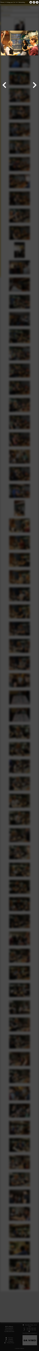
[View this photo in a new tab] (34, 2)
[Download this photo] (30, 2)
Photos (2, 2)
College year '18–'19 (11, 2)
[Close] (37, 2)
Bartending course (24, 2)
